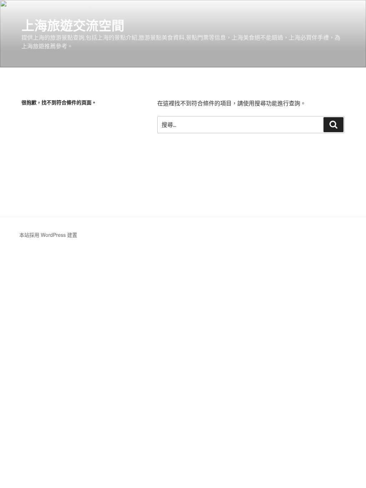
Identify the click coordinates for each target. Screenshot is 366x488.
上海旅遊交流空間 (72, 25)
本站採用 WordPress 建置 (48, 234)
